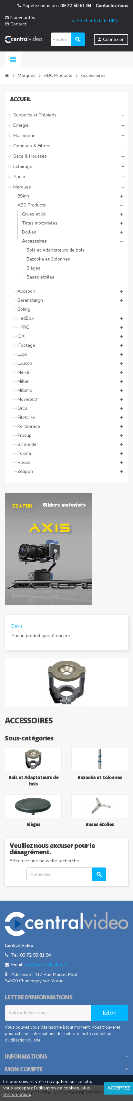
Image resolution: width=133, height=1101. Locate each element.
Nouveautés (20, 17)
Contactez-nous (112, 6)
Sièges (33, 824)
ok (112, 1012)
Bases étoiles (100, 824)
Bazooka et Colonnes (99, 777)
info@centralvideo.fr (45, 965)
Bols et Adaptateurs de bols (33, 780)
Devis (17, 626)
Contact (15, 24)
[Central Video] (23, 39)
